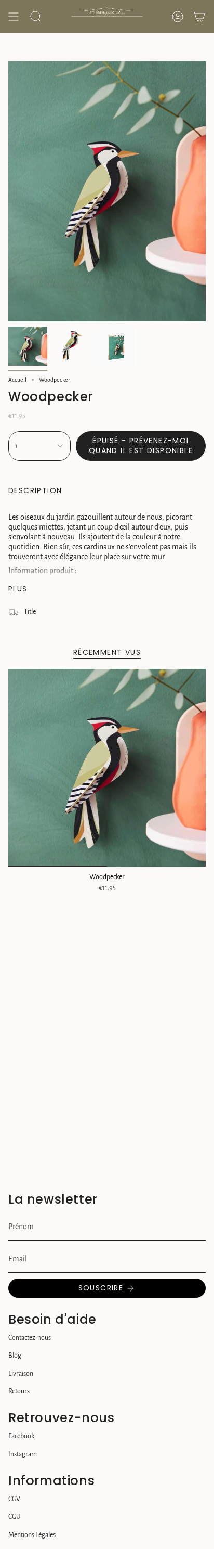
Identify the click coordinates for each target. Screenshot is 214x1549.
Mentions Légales (32, 1535)
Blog (14, 1355)
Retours (19, 1391)
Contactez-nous (29, 1337)
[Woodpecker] (107, 768)
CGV (14, 1499)
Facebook (21, 1436)
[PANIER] (199, 17)
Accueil (17, 380)
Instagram (22, 1454)
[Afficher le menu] (13, 17)
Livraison (20, 1373)
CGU (14, 1516)
